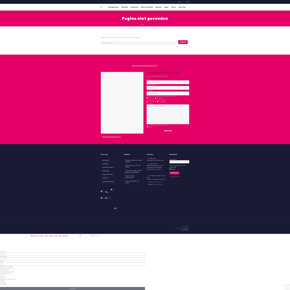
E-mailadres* (173, 159)
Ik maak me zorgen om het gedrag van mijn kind (133, 171)
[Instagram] (107, 226)
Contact (173, 7)
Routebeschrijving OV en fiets (111, 137)
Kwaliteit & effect (108, 167)
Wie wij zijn (124, 7)
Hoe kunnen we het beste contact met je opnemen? (161, 96)
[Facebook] (101, 226)
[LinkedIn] (104, 226)
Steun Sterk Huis (107, 174)
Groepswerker (5, 270)
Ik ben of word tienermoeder (129, 176)
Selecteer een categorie (6, 266)
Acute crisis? (182, 7)
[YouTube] (109, 226)
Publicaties (106, 171)
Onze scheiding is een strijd (132, 181)
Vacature (3, 282)
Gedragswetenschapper (7, 272)
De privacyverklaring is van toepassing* (157, 125)
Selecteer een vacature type (7, 279)
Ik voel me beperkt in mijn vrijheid (133, 161)
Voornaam (3, 252)
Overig (3, 277)
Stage (2, 281)
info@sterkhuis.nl (157, 182)
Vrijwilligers (4, 284)
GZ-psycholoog (5, 273)
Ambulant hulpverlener (7, 268)
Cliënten (187, 1)
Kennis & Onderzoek (147, 7)
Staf (2, 275)
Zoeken (183, 42)
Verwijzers (179, 1)
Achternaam (3, 256)
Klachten (105, 178)
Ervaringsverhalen (113, 7)
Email (1, 261)
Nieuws (166, 7)
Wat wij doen (134, 7)
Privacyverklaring (108, 181)
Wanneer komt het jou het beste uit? (157, 100)
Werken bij (158, 7)
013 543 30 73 (162, 179)
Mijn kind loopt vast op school (132, 166)
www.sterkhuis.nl (158, 184)
